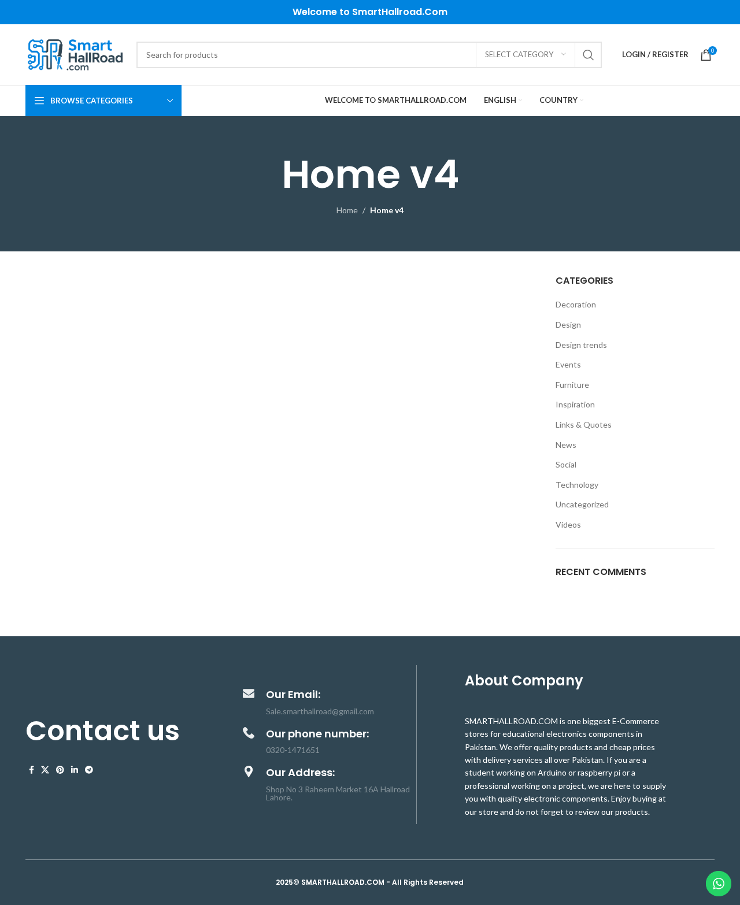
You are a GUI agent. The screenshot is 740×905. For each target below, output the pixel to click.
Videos (568, 524)
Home (347, 210)
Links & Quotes (584, 424)
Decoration (576, 304)
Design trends (581, 345)
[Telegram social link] (89, 770)
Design (568, 324)
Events (568, 364)
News (566, 445)
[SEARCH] (588, 55)
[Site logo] (75, 53)
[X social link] (45, 770)
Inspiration (575, 404)
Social (566, 464)
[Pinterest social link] (60, 770)
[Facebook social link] (31, 770)
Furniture (572, 385)
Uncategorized (582, 504)
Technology (577, 484)
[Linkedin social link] (75, 770)
